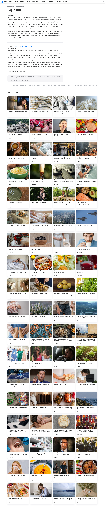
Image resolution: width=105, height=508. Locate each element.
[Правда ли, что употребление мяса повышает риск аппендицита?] (87, 471)
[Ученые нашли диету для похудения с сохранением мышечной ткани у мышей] (18, 493)
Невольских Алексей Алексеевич (24, 46)
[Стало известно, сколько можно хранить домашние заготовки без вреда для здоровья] (64, 402)
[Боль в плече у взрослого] (41, 493)
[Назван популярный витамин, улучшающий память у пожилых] (64, 197)
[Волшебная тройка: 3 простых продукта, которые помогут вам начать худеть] (41, 266)
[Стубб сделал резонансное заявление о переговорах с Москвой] (64, 448)
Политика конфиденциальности (95, 507)
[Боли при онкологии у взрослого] (87, 380)
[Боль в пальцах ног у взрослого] (18, 334)
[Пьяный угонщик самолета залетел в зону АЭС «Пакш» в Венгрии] (87, 220)
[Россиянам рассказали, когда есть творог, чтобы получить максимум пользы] (87, 106)
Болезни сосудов (20, 6)
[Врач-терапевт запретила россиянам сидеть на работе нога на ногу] (64, 471)
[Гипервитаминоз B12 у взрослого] (64, 357)
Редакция (48, 507)
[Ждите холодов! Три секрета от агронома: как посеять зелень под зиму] (87, 357)
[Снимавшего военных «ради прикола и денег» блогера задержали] (18, 380)
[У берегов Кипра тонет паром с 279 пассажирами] (87, 402)
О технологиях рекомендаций (82, 507)
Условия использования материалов (59, 507)
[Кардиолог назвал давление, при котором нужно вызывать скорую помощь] (87, 175)
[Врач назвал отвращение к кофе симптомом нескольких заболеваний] (87, 243)
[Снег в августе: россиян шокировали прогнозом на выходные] (41, 311)
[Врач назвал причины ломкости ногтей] (87, 493)
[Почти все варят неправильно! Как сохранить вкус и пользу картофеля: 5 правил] (18, 175)
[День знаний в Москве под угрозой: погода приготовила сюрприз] (41, 197)
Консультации (11, 6)
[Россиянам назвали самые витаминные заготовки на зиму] (64, 288)
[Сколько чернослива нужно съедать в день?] (41, 243)
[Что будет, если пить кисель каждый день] (87, 266)
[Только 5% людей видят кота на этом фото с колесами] (41, 334)
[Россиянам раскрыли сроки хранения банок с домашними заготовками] (87, 425)
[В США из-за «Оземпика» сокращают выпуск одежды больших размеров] (18, 357)
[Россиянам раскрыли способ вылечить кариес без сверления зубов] (18, 448)
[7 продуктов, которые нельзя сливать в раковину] (18, 220)
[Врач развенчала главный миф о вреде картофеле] (41, 288)
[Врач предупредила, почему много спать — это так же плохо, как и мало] (18, 266)
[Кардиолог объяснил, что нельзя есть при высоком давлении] (18, 152)
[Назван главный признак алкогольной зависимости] (18, 243)
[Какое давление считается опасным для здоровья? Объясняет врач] (64, 106)
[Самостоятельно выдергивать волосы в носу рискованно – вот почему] (18, 471)
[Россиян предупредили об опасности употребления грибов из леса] (64, 334)
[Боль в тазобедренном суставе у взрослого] (64, 311)
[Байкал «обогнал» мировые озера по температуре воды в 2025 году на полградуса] (64, 493)
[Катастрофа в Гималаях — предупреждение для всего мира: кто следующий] (18, 129)
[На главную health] (7, 1)
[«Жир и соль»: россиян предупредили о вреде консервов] (18, 197)
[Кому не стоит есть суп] (41, 471)
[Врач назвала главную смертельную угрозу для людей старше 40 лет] (87, 197)
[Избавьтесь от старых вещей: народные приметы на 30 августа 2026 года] (64, 152)
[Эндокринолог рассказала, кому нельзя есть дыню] (64, 266)
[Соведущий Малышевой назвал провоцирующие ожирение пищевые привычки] (64, 425)
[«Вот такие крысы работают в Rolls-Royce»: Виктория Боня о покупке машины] (64, 129)
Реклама (12, 507)
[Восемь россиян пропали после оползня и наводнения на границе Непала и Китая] (64, 220)
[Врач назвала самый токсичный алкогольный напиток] (41, 175)
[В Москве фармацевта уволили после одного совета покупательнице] (41, 448)
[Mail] (2, 1)
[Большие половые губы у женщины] (41, 152)
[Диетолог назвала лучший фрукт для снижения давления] (87, 288)
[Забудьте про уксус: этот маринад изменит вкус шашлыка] (87, 152)
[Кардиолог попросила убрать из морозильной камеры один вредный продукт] (18, 106)
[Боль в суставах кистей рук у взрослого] (18, 311)
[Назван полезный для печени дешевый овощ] (87, 129)
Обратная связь (71, 507)
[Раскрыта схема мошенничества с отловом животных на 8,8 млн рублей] (87, 334)
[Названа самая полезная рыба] (41, 106)
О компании (6, 507)
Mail (2, 507)
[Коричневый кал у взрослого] (64, 243)
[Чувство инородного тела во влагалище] (41, 220)
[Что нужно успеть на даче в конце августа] (18, 402)
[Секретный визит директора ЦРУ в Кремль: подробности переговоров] (41, 380)
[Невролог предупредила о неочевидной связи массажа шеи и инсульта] (41, 425)
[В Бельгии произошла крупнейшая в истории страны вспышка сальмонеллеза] (64, 380)
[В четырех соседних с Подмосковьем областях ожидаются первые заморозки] (87, 448)
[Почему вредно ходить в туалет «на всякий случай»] (18, 288)
